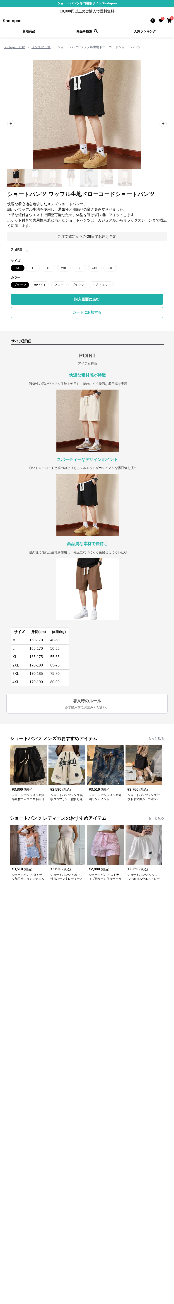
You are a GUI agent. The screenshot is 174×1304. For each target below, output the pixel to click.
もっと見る (156, 738)
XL (49, 268)
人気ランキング (145, 31)
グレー (59, 285)
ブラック (20, 285)
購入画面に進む (87, 299)
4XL (95, 268)
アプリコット (101, 285)
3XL (79, 268)
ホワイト (40, 285)
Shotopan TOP (14, 47)
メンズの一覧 (41, 47)
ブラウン (77, 285)
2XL (64, 268)
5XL (110, 268)
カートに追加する (87, 312)
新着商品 (29, 31)
